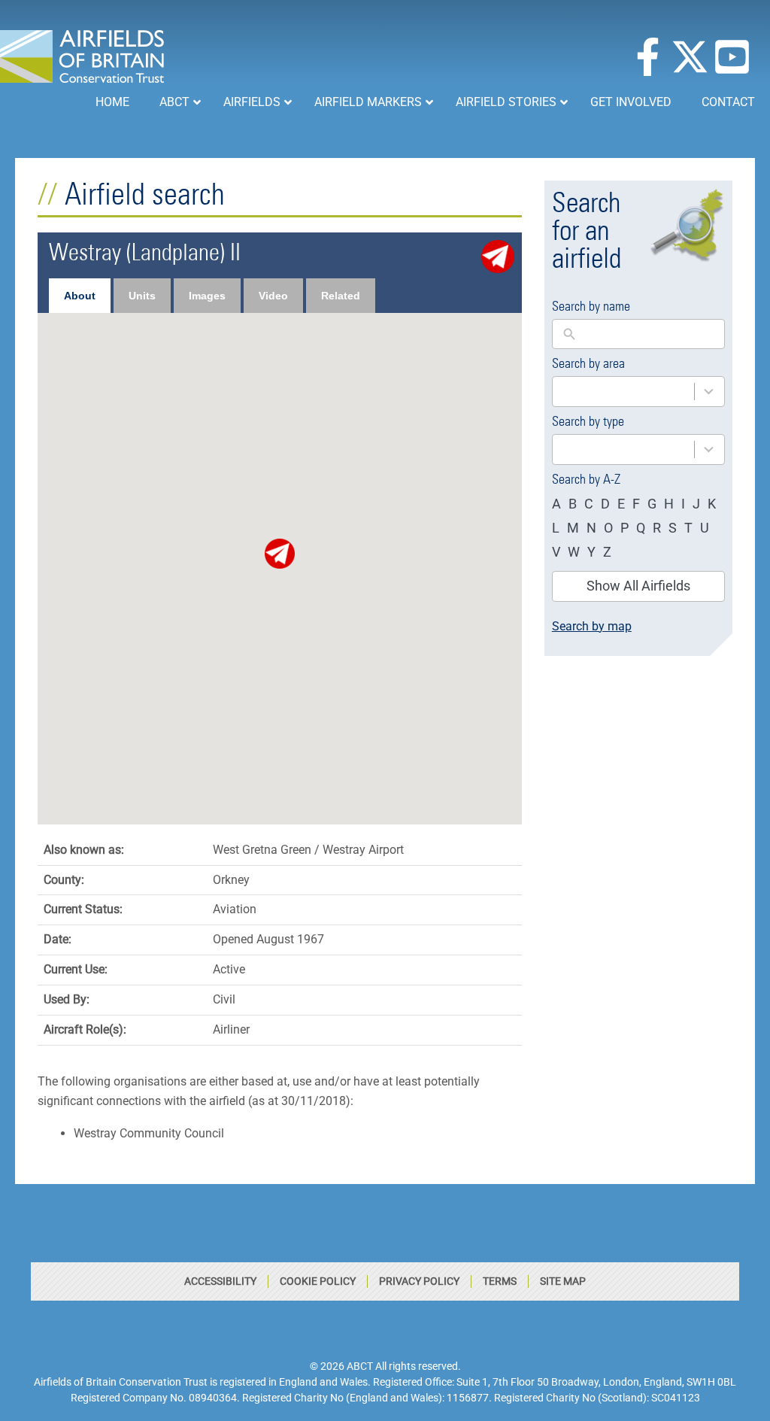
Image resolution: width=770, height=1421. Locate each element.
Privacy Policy (419, 1281)
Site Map (563, 1281)
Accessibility (220, 1281)
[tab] (80, 295)
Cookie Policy (318, 1281)
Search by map (592, 626)
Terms (500, 1281)
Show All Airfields (638, 586)
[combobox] (638, 391)
